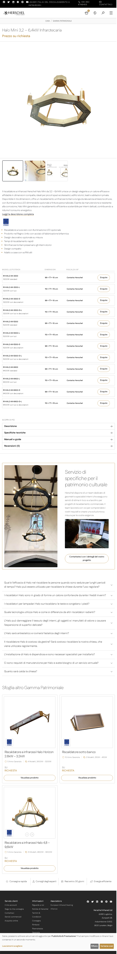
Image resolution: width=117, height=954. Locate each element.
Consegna (36, 921)
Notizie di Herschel (40, 909)
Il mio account (11, 905)
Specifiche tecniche (15, 432)
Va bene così (106, 946)
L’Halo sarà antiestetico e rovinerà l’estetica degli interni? (36, 633)
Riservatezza (37, 928)
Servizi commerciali (13, 917)
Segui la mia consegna (14, 909)
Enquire (103, 277)
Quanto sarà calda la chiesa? (20, 671)
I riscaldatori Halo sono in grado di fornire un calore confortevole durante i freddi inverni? (55, 595)
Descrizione (10, 426)
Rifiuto (94, 946)
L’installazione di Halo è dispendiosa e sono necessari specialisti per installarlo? (49, 654)
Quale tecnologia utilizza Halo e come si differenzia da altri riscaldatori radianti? (49, 612)
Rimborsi (35, 924)
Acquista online (11, 921)
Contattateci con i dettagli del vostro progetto (86, 558)
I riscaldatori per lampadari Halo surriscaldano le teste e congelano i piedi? (46, 604)
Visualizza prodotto (30, 777)
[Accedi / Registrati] (95, 13)
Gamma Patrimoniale (62, 21)
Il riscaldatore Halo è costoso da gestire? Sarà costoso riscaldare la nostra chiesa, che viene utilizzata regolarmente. (53, 644)
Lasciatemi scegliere (12, 946)
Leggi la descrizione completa (18, 214)
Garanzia (36, 932)
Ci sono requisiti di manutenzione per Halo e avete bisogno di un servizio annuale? (51, 663)
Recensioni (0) (12, 446)
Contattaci (9, 913)
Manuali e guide (12, 439)
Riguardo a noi (38, 905)
